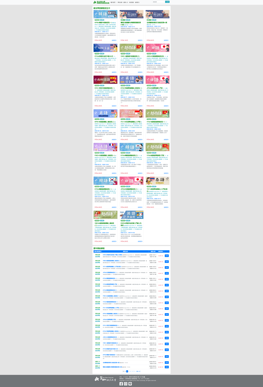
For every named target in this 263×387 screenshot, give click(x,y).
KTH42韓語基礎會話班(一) (110, 278)
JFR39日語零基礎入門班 (109, 319)
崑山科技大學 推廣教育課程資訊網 (103, 2)
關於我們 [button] (113, 2)
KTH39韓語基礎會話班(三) (110, 290)
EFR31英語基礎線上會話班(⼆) (111, 313)
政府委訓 (131, 2)
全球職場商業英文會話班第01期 (111, 362)
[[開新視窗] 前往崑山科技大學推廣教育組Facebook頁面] (121, 383)
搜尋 (168, 1)
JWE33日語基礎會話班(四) (110, 337)
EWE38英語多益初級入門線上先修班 (112, 255)
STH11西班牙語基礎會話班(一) (111, 325)
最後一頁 (138, 371)
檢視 (167, 255)
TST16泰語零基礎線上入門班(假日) (112, 266)
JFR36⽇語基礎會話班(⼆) (110, 272)
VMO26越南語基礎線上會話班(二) (112, 260)
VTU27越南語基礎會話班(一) (110, 302)
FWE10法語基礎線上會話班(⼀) (111, 296)
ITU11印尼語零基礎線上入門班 (111, 308)
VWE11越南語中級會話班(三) (110, 343)
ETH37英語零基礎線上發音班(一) (111, 331)
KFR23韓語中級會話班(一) (110, 355)
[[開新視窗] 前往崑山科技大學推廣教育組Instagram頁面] (125, 383)
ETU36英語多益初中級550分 (110, 349)
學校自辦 (120, 2)
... (135, 371)
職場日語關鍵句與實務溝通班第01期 (112, 367)
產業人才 (125, 2)
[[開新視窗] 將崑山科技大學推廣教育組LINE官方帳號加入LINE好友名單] (130, 383)
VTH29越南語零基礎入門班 (110, 284)
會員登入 (137, 2)
